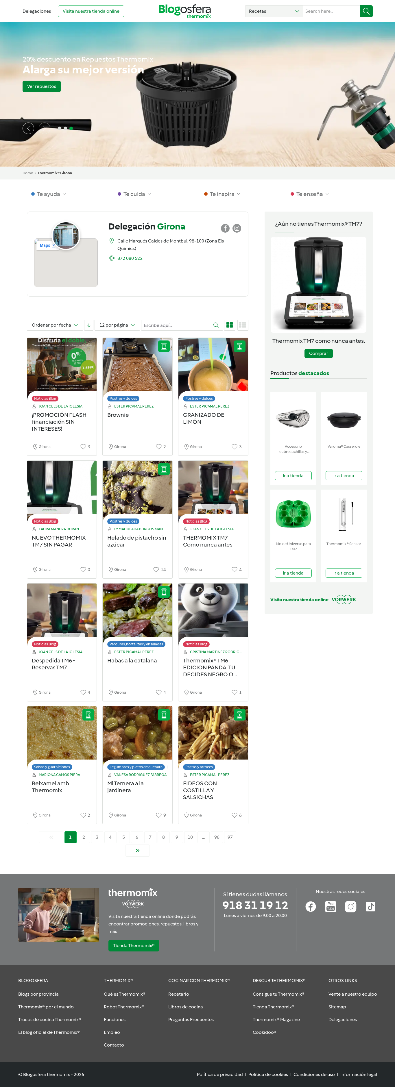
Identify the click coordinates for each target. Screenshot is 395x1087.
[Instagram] (350, 906)
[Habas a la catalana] (137, 617)
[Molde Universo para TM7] (293, 514)
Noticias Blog (45, 398)
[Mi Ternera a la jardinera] (137, 739)
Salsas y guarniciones (52, 767)
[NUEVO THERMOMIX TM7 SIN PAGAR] (62, 494)
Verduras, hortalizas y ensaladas (136, 644)
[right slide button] (44, 128)
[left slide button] (28, 128)
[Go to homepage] (185, 11)
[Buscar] (366, 11)
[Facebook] (310, 906)
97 (230, 837)
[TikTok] (370, 906)
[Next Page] (137, 851)
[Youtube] (330, 906)
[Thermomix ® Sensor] (344, 514)
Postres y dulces (123, 398)
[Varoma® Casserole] (344, 417)
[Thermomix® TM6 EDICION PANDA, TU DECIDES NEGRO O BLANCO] (213, 617)
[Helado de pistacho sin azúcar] (137, 494)
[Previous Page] (51, 837)
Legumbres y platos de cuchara (136, 767)
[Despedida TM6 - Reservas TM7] (62, 617)
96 (216, 837)
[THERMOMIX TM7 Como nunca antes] (213, 494)
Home (28, 173)
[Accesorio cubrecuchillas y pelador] (293, 417)
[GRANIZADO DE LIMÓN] (213, 371)
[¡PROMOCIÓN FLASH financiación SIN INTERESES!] (62, 371)
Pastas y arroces (199, 767)
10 (190, 837)
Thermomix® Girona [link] (55, 173)
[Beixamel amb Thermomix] (62, 739)
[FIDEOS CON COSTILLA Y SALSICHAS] (213, 739)
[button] (274, 11)
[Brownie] (137, 371)
